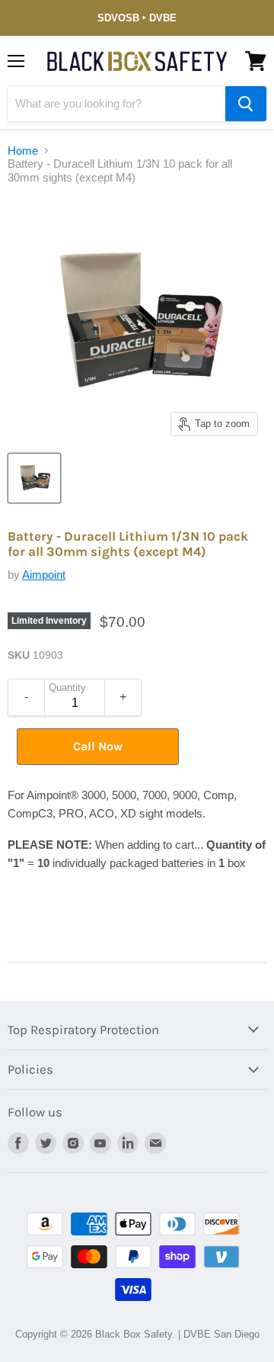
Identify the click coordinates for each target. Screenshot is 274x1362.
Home (23, 150)
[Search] (245, 103)
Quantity (67, 688)
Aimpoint (43, 574)
